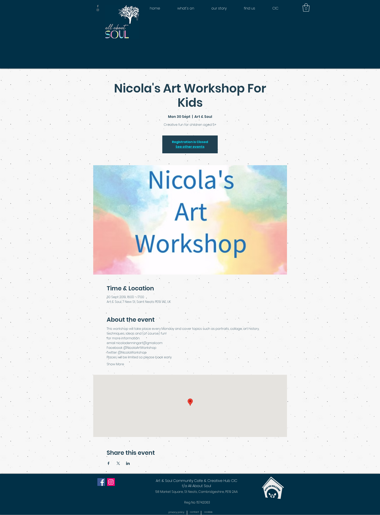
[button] (306, 7)
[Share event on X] (118, 463)
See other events (190, 146)
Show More (115, 364)
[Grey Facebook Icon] (97, 6)
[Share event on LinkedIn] (128, 463)
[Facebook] (101, 482)
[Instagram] (111, 482)
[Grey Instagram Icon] (97, 9)
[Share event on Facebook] (108, 463)
